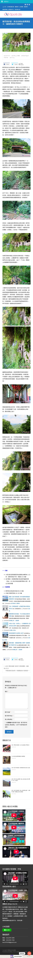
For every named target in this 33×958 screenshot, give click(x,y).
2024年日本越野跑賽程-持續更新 (18, 756)
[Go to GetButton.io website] (29, 956)
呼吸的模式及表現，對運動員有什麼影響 (17, 670)
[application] (15, 878)
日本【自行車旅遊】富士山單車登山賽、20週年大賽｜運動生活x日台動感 (21, 791)
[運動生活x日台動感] (11, 14)
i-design (18, 951)
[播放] (4, 884)
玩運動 (18, 55)
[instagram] (27, 5)
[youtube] (29, 5)
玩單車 (5, 640)
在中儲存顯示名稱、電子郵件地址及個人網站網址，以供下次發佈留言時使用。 (16, 725)
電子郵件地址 (9, 716)
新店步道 (25, 55)
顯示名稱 (8, 712)
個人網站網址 (8, 719)
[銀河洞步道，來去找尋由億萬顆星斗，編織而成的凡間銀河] (16, 42)
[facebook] (25, 5)
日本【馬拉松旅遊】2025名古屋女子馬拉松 (20, 745)
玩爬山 (14, 55)
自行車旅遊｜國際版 (15, 603)
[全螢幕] (26, 884)
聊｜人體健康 (16, 620)
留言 (6, 691)
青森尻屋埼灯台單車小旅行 (16, 633)
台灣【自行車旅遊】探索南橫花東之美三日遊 (21, 767)
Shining (12, 57)
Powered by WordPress (7, 951)
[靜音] (23, 884)
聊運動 (10, 620)
